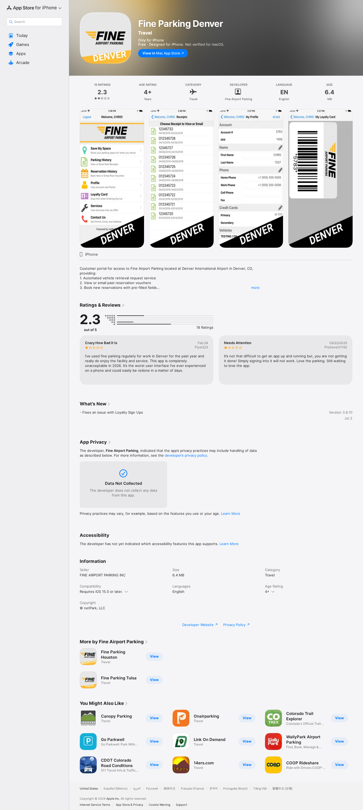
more (255, 287)
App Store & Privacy (129, 804)
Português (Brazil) (235, 788)
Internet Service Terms (95, 804)
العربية (137, 788)
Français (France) (192, 788)
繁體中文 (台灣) (282, 788)
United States (89, 788)
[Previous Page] (74, 360)
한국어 (214, 788)
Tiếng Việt (260, 788)
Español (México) (116, 788)
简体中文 (169, 788)
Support (181, 804)
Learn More (230, 513)
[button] (34, 36)
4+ (267, 591)
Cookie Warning (159, 804)
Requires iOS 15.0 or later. (101, 591)
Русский (152, 788)
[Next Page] (357, 360)
